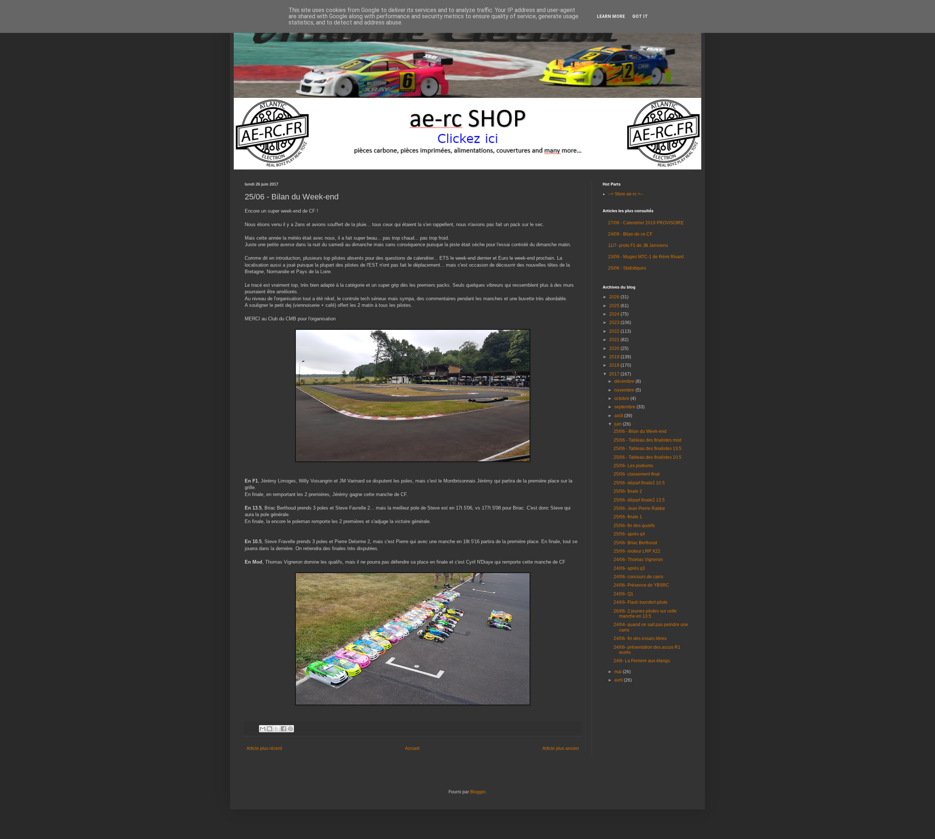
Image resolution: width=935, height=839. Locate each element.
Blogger (477, 791)
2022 (615, 331)
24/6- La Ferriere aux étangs (642, 660)
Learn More (611, 16)
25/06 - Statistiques (627, 268)
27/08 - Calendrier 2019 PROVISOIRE (646, 222)
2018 (615, 365)
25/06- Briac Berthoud (635, 542)
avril (619, 680)
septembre (625, 406)
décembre (625, 381)
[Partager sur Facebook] (283, 728)
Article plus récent (264, 748)
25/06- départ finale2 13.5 (639, 500)
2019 (615, 356)
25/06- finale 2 (628, 491)
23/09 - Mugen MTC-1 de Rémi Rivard (646, 256)
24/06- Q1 (623, 593)
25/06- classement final (637, 474)
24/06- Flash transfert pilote (641, 602)
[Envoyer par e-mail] (262, 728)
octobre (622, 398)
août (619, 415)
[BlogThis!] (269, 728)
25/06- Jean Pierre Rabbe (639, 508)
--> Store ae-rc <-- (625, 194)
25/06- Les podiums (633, 465)
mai (618, 671)
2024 (615, 314)
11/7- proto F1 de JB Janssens (638, 245)
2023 (615, 322)
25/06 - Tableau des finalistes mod (648, 440)
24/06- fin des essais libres (640, 638)
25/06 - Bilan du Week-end (640, 431)
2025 (615, 305)
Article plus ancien (560, 748)
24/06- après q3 (629, 568)
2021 (615, 339)
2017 (615, 374)
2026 (615, 297)
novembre (625, 390)
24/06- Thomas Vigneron (638, 559)
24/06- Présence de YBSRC (641, 585)
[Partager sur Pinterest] (290, 728)
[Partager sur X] (276, 728)
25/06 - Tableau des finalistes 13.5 (648, 448)
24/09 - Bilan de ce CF (630, 234)
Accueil (412, 748)
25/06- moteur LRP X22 (637, 551)
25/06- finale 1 (628, 516)
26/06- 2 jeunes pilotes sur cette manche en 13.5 (645, 614)
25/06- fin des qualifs (634, 525)
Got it (640, 16)
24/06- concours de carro (638, 576)
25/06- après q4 (629, 534)
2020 (615, 348)
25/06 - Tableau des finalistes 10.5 (648, 457)
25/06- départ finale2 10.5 (639, 482)
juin (618, 424)
